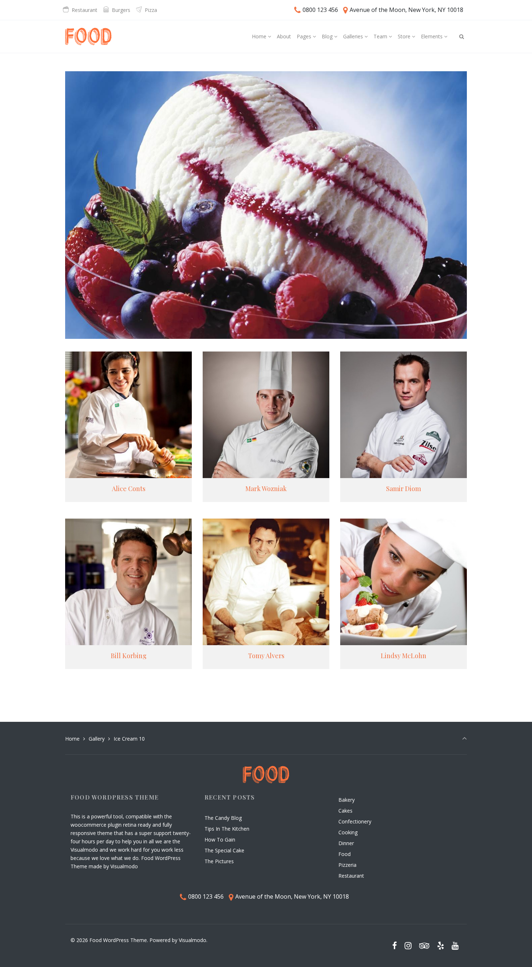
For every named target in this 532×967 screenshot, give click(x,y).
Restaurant (351, 875)
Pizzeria (347, 864)
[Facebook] (394, 945)
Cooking (348, 832)
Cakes (345, 810)
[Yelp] (440, 945)
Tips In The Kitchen (226, 828)
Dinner (346, 843)
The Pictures (219, 861)
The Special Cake (224, 850)
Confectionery (354, 821)
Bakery (346, 799)
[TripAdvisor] (424, 945)
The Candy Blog (223, 817)
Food (344, 854)
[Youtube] (454, 945)
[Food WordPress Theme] (88, 36)
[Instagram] (408, 945)
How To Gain (219, 839)
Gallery (97, 738)
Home (72, 738)
